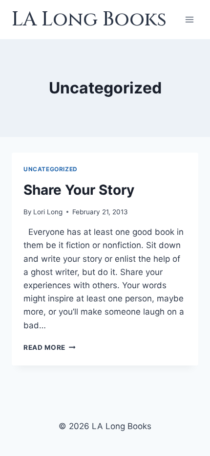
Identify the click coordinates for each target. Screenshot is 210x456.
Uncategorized (50, 169)
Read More (49, 347)
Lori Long (48, 212)
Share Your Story (78, 190)
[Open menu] (189, 19)
